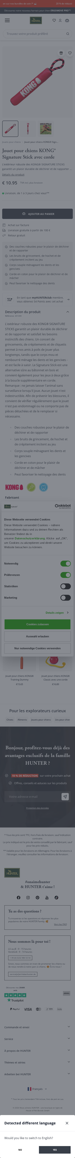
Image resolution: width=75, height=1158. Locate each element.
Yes (55, 1149)
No (20, 1149)
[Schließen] (67, 1123)
